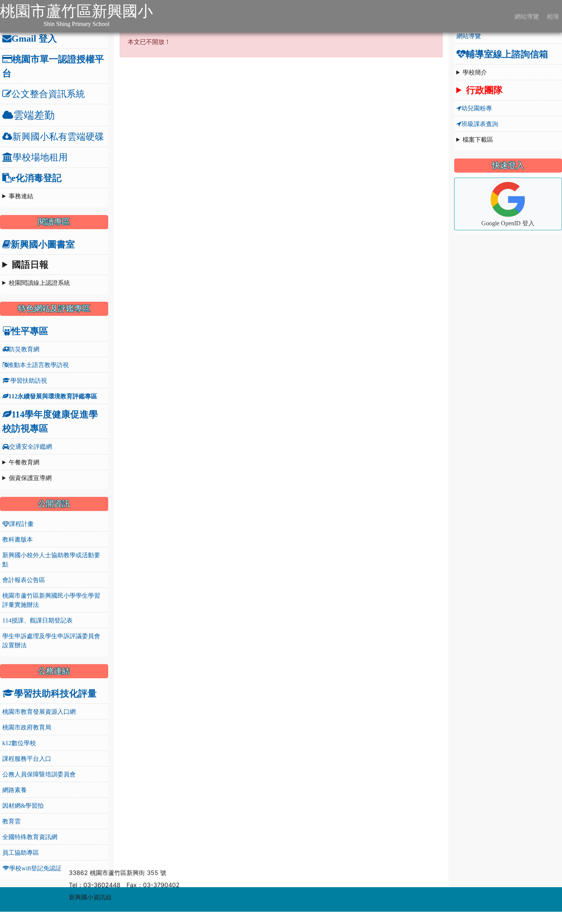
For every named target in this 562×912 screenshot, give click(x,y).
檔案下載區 (478, 139)
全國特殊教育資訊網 (29, 837)
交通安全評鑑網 (30, 446)
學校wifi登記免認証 (35, 868)
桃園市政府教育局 (26, 727)
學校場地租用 (40, 157)
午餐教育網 (24, 462)
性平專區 (29, 330)
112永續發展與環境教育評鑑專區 (52, 396)
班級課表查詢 (479, 124)
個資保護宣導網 (30, 478)
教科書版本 (17, 539)
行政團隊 (484, 89)
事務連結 (21, 196)
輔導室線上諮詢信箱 (507, 53)
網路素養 (14, 790)
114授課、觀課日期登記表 (37, 620)
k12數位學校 (19, 743)
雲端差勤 (34, 115)
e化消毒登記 (36, 177)
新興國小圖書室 (43, 244)
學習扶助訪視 (28, 380)
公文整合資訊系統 (48, 93)
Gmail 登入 (34, 38)
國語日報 (30, 264)
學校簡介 (475, 72)
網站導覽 (526, 16)
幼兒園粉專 (476, 108)
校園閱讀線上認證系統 (39, 282)
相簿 (552, 16)
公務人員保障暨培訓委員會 (39, 774)
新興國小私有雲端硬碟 (58, 136)
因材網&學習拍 (23, 805)
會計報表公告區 (23, 580)
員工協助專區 (20, 852)
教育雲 (11, 821)
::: (160, 16)
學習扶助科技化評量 (55, 693)
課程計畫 (21, 524)
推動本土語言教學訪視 (38, 365)
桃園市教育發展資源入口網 (39, 711)
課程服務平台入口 (26, 758)
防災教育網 (24, 349)
